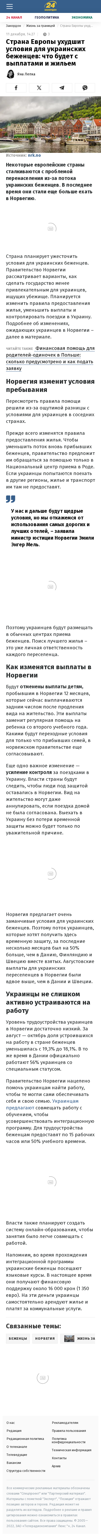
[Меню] (9, 6)
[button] (16, 87)
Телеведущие (16, 1455)
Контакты (59, 1458)
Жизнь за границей (41, 25)
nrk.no (34, 155)
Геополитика (47, 17)
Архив (56, 1466)
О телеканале (16, 1447)
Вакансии (13, 1463)
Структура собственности (25, 1471)
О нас (10, 1423)
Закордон (14, 25)
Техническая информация (71, 1450)
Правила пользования (69, 1431)
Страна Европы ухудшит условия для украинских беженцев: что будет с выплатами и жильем (77, 25)
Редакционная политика (25, 1439)
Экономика (82, 17)
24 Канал (14, 17)
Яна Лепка (26, 74)
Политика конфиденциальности (68, 1440)
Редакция (13, 1431)
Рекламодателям (65, 1423)
